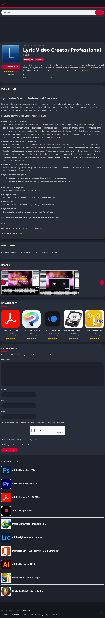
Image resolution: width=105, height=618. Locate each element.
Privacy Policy (43, 615)
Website (4, 411)
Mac (24, 615)
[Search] (99, 12)
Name (4, 390)
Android (33, 615)
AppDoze (26, 610)
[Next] (102, 282)
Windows (32, 45)
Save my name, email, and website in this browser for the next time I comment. (34, 422)
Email (4, 401)
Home (25, 45)
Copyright (53, 615)
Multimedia (42, 45)
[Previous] (3, 282)
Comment (5, 359)
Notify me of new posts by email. (16, 445)
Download (13, 67)
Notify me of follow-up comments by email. (20, 439)
